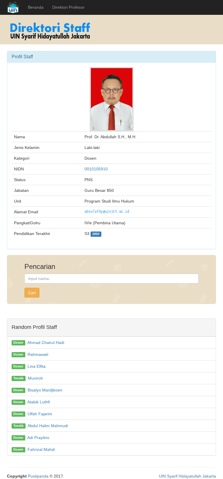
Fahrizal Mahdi (41, 449)
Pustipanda (38, 476)
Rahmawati (38, 354)
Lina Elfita (37, 366)
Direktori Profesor (68, 7)
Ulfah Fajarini (40, 413)
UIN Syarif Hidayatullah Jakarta (187, 476)
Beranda (36, 7)
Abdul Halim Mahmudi (48, 425)
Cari (32, 292)
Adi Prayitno (38, 437)
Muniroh (35, 378)
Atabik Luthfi (38, 402)
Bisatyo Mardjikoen (45, 390)
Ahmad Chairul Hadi (45, 342)
